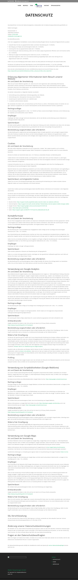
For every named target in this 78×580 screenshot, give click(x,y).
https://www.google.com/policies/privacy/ (56, 379)
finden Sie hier (64, 452)
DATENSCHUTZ (56, 559)
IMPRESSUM (56, 564)
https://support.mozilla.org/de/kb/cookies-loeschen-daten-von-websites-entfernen (38, 202)
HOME (19, 5)
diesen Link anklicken (25, 351)
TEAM (31, 5)
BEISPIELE (25, 5)
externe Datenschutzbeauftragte (56, 545)
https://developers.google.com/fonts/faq (49, 403)
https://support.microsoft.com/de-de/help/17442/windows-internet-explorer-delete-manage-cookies (43, 204)
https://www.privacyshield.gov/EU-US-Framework (20, 325)
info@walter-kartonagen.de (15, 36)
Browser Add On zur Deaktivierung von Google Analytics (28, 346)
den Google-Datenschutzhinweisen (56, 447)
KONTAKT (46, 5)
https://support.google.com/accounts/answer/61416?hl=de (32, 206)
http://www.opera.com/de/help (20, 208)
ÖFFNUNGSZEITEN (55, 5)
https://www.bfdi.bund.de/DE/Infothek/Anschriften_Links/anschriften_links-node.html (29, 71)
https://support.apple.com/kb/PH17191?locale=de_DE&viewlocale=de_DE (30, 210)
